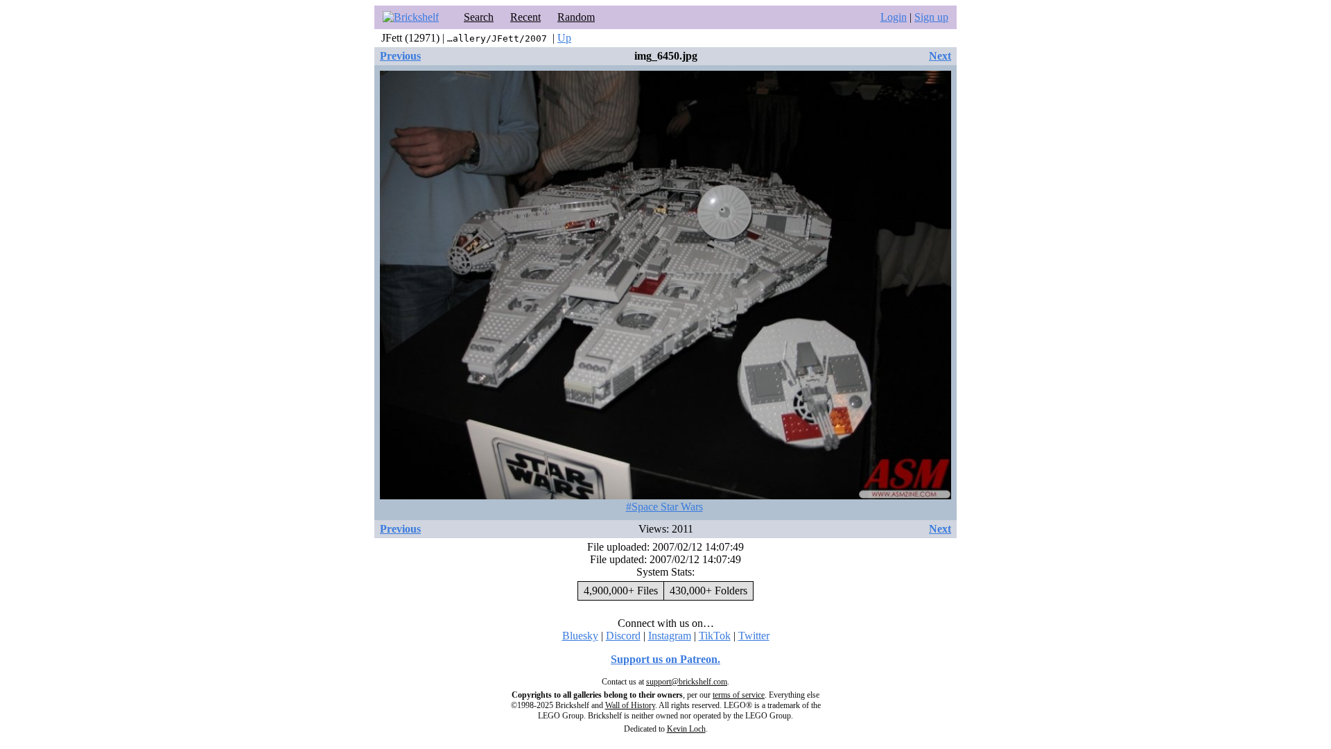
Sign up (931, 17)
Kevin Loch (686, 729)
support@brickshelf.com (686, 682)
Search (479, 17)
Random (576, 17)
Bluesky (580, 636)
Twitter (753, 636)
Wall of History (630, 705)
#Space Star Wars (664, 507)
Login (893, 17)
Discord (623, 636)
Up (564, 38)
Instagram (669, 636)
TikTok (715, 636)
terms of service (739, 695)
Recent (525, 17)
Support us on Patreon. (665, 659)
